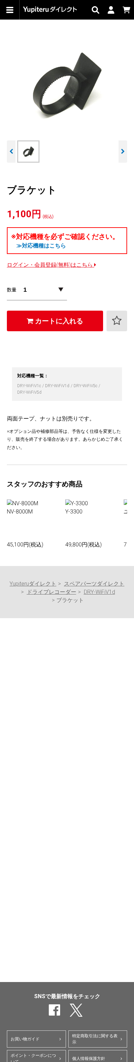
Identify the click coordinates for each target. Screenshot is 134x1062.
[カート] (126, 9)
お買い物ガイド (25, 1039)
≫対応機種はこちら (41, 245)
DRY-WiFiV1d (57, 385)
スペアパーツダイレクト (94, 583)
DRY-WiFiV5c (86, 385)
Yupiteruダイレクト (33, 583)
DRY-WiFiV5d (29, 392)
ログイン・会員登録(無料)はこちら (50, 265)
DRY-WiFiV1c (29, 385)
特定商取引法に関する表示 (95, 1039)
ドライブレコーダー (51, 592)
